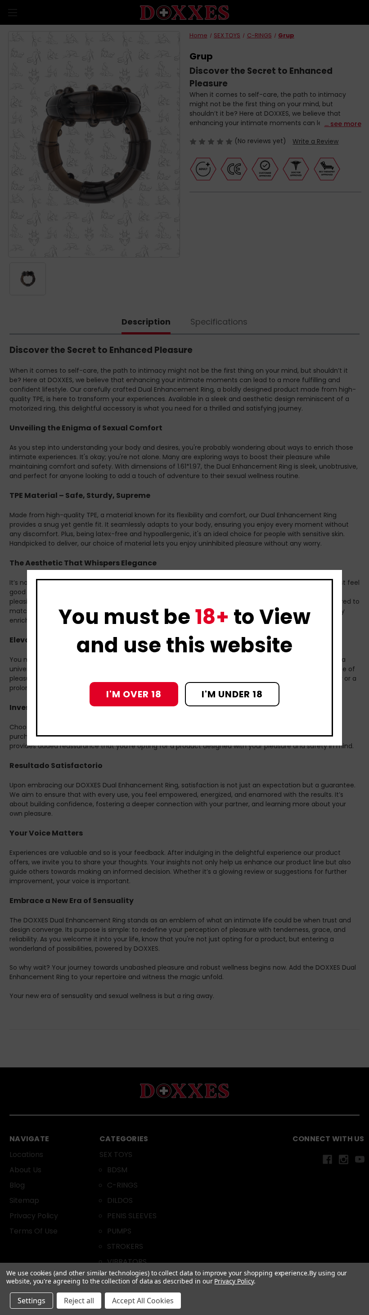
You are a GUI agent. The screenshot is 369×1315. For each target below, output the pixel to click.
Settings (31, 1301)
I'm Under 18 (232, 694)
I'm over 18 (134, 694)
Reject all (79, 1301)
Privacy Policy (233, 1281)
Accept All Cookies (143, 1301)
